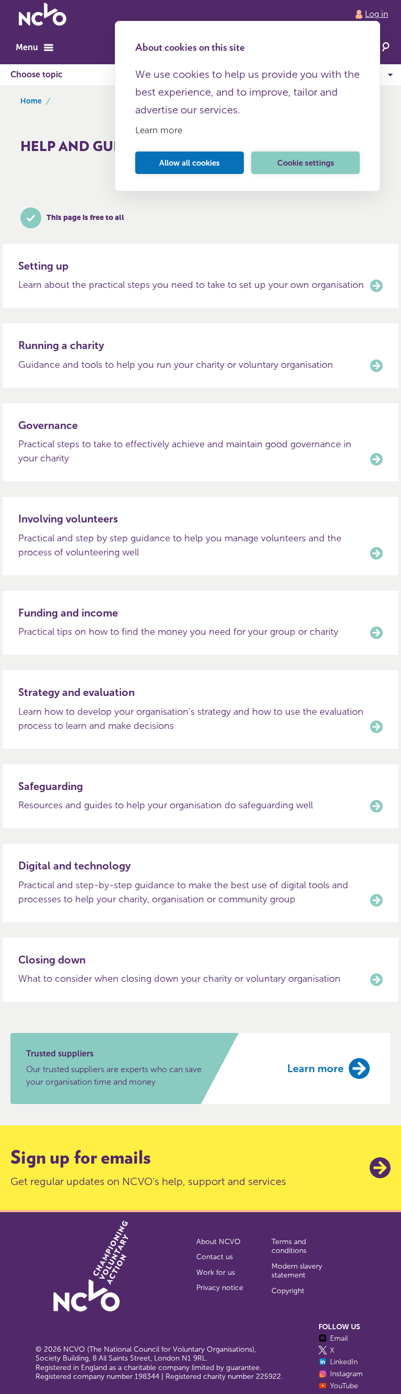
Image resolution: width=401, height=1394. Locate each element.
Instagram (346, 1373)
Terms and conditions (289, 1246)
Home (31, 101)
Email (339, 1338)
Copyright (288, 1290)
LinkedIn (344, 1361)
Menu (27, 47)
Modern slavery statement (297, 1271)
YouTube (344, 1385)
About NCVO (218, 1241)
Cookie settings (305, 163)
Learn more (158, 130)
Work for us (215, 1272)
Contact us (214, 1256)
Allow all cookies (189, 163)
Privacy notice (219, 1287)
